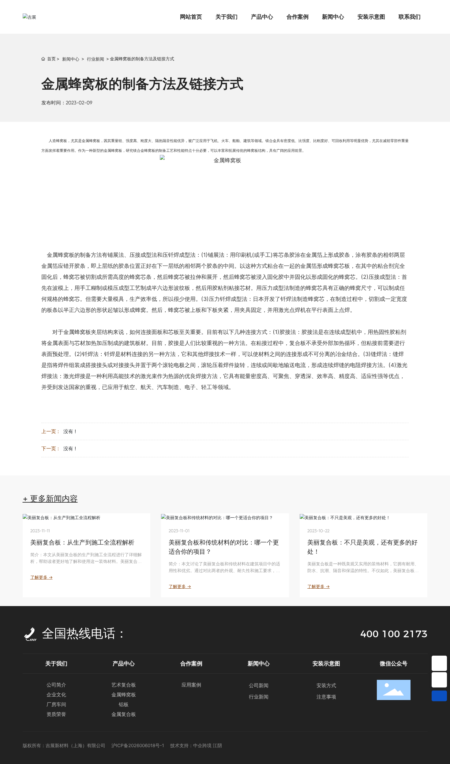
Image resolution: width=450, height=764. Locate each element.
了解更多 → (41, 577)
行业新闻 (95, 59)
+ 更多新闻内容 (50, 498)
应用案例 (191, 685)
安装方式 (326, 685)
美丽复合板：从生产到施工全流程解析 (82, 542)
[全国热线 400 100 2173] (439, 663)
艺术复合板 (123, 685)
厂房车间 (56, 704)
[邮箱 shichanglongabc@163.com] (439, 679)
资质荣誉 (56, 714)
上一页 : (50, 431)
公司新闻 (258, 685)
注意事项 (326, 697)
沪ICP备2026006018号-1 (137, 745)
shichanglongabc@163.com (439, 679)
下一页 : (50, 448)
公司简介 (56, 685)
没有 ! (69, 431)
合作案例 (191, 663)
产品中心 (124, 663)
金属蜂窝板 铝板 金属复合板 (123, 704)
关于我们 (56, 663)
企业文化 (56, 694)
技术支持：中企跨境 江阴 (196, 745)
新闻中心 (70, 59)
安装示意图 (326, 663)
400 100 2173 (394, 634)
